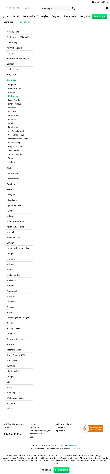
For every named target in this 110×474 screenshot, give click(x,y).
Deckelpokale (13, 178)
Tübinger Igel (14, 158)
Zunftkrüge (13, 127)
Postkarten (12, 301)
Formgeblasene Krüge (18, 138)
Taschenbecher (14, 349)
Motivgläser (12, 280)
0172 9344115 (12, 434)
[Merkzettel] (106, 8)
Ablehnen (46, 470)
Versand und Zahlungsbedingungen (40, 429)
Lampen (10, 243)
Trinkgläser (12, 360)
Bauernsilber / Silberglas (18, 58)
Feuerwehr (13, 92)
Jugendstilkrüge (15, 104)
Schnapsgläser (13, 328)
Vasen (9, 387)
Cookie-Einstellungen (64, 424)
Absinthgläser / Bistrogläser (19, 37)
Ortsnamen (13, 115)
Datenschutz (60, 427)
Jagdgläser (11, 210)
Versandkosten (73, 445)
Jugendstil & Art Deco (16, 221)
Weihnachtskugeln (15, 398)
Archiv (9, 408)
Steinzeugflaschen (15, 339)
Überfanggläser (14, 371)
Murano (10, 285)
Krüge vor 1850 (15, 146)
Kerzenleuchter (14, 237)
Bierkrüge (11, 80)
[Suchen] (73, 8)
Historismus (13, 96)
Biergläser (11, 74)
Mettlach (12, 107)
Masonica (11, 259)
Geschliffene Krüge (16, 135)
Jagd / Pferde (14, 100)
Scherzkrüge (13, 150)
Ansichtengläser (14, 42)
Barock (10, 53)
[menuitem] (58, 8)
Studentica (11, 344)
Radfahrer (12, 119)
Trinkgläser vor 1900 (16, 355)
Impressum (60, 430)
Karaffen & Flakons (15, 227)
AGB (31, 437)
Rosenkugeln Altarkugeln (18, 317)
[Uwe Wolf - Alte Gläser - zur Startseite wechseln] (16, 9)
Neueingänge (13, 31)
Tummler (11, 366)
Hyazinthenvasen (14, 205)
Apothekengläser (14, 48)
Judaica (10, 216)
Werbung (11, 403)
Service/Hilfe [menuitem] (100, 2)
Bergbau (10, 64)
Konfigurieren (61, 470)
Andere (11, 162)
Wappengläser (13, 392)
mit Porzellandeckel (17, 131)
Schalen (10, 323)
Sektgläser (11, 333)
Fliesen (10, 189)
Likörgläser (12, 253)
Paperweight (12, 291)
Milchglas (11, 264)
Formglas (11, 194)
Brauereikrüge (14, 88)
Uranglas (11, 376)
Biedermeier (12, 69)
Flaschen (11, 184)
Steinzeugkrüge (15, 154)
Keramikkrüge (14, 142)
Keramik (10, 232)
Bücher (10, 168)
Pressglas (11, 307)
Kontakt (33, 424)
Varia (9, 382)
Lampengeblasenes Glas (18, 248)
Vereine (11, 123)
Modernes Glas (13, 275)
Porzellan (11, 296)
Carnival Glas (13, 173)
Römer (10, 312)
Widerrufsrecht (36, 433)
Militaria (12, 111)
